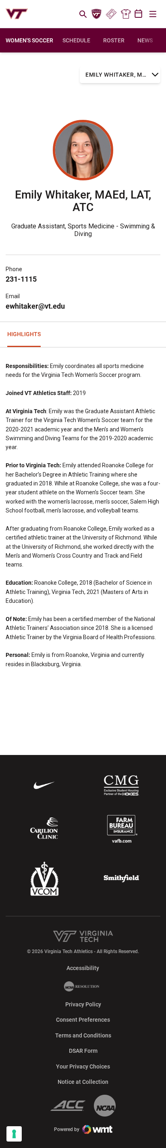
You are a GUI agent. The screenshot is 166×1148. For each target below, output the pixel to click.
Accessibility (82, 967)
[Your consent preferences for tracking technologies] (14, 1134)
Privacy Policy (83, 1004)
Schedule (76, 40)
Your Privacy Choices (83, 1066)
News (145, 40)
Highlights (24, 334)
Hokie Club (96, 14)
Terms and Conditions (83, 1035)
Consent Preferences (83, 1019)
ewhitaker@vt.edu (35, 306)
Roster (113, 40)
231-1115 (21, 279)
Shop (125, 14)
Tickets (111, 14)
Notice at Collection (83, 1082)
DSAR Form (83, 1051)
